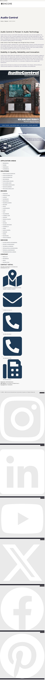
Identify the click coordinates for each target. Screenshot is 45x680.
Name (2, 143)
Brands (6, 21)
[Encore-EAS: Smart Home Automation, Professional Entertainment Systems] (6, 4)
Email (2, 147)
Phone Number (4, 145)
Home (2, 21)
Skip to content (3, 0)
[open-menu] (21, 5)
